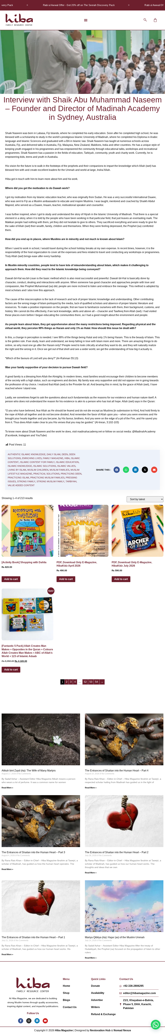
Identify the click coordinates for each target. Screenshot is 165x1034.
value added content (21, 485)
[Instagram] (28, 1020)
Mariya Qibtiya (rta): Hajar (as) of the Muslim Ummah (115, 937)
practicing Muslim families (47, 477)
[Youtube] (45, 1020)
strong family (26, 481)
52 (85, 681)
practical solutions (46, 473)
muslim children (37, 470)
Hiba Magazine (64, 1030)
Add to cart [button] (11, 579)
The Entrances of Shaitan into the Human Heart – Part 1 (33, 937)
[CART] (155, 20)
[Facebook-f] (20, 1020)
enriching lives (32, 458)
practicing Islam (18, 477)
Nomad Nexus (122, 1030)
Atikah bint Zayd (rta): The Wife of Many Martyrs (29, 770)
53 (90, 681)
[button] (85, 20)
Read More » (7, 788)
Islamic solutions (44, 466)
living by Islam (17, 470)
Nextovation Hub (100, 1030)
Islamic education (67, 462)
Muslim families (59, 470)
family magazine (53, 458)
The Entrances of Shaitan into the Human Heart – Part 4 (116, 770)
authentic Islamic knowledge (26, 454)
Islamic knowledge (20, 466)
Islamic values (66, 466)
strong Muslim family (50, 481)
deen (65, 454)
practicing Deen (71, 473)
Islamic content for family (37, 462)
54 (96, 681)
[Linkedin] (37, 1020)
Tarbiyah (71, 481)
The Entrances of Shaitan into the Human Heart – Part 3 (33, 852)
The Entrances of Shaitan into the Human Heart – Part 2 (116, 852)
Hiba (67, 458)
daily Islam (53, 454)
